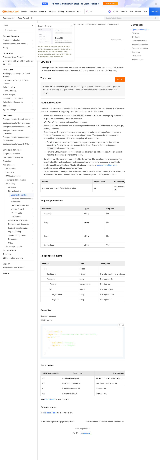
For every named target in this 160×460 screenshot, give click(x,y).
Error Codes (49, 399)
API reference (91, 24)
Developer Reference (76, 24)
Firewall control (113, 24)
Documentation (9, 18)
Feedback (86, 433)
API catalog (102, 24)
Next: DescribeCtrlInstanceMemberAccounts (103, 421)
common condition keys (106, 165)
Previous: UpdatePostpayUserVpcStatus (59, 421)
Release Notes (50, 412)
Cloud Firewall (23, 18)
